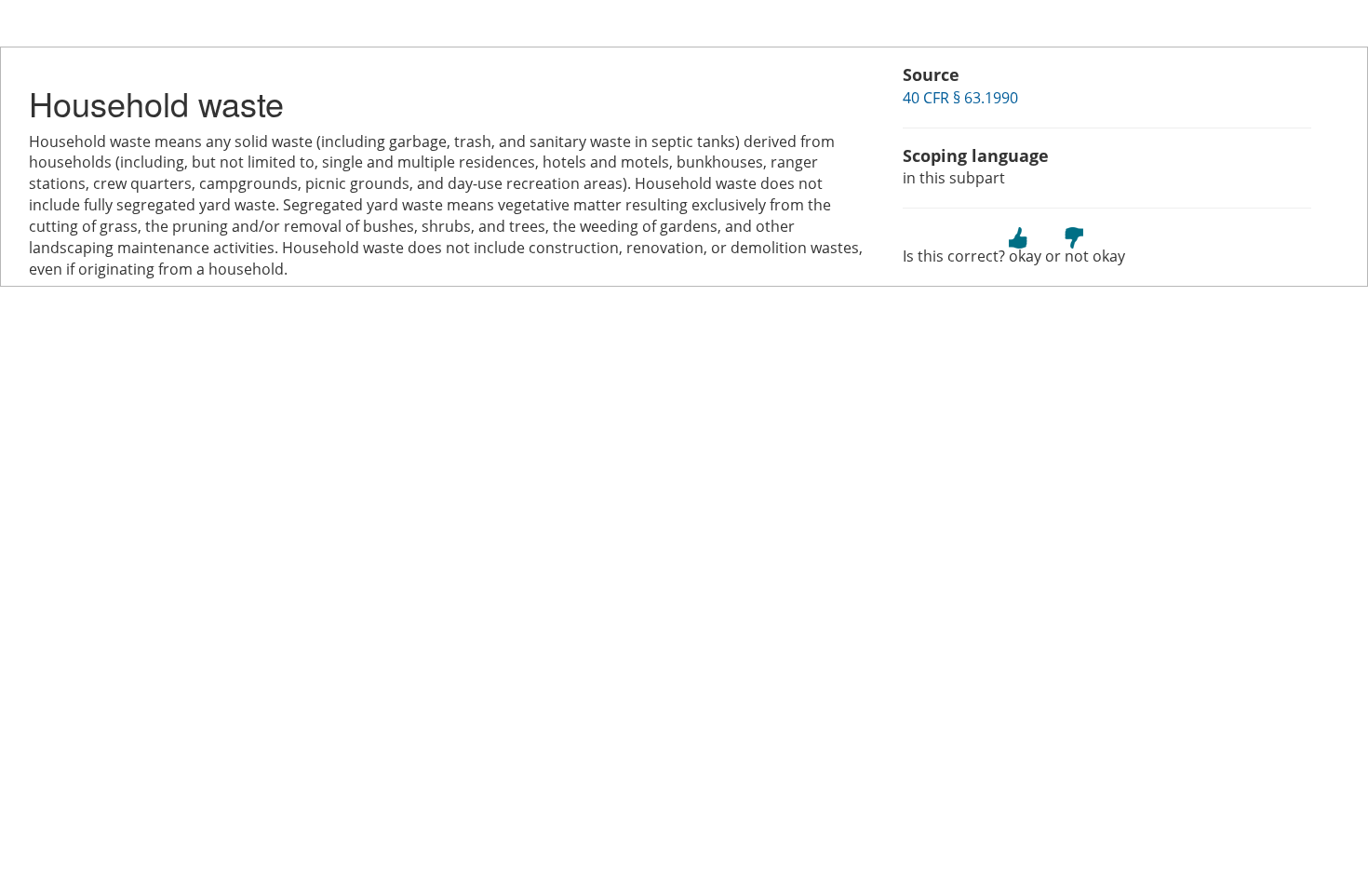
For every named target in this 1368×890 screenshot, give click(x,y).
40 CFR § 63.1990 (960, 98)
